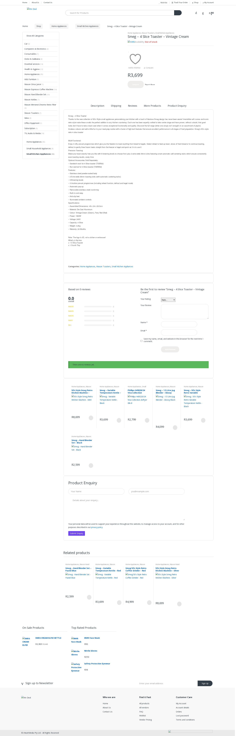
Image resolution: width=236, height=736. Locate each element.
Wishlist (142, 715)
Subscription (31, 128)
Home (24, 2)
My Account (209, 2)
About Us (35, 2)
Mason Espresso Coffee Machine (109, 387)
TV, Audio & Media (34, 133)
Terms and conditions (185, 719)
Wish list (163, 2)
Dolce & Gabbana (33, 59)
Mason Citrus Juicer (34, 84)
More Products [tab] (152, 105)
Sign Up (205, 683)
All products (144, 703)
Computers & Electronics (36, 49)
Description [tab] (97, 105)
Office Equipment (33, 123)
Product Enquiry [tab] (177, 105)
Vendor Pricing (145, 719)
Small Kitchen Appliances (87, 26)
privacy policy (97, 527)
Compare (149, 67)
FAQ (141, 711)
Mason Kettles (32, 99)
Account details (182, 707)
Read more (90, 418)
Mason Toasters (148, 33)
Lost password (182, 715)
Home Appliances (59, 26)
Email (144, 330)
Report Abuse (150, 84)
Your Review (146, 305)
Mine (27, 118)
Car (27, 43)
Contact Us (48, 2)
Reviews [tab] (132, 105)
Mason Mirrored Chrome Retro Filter (40, 106)
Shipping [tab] (116, 105)
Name (144, 322)
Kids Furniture (31, 79)
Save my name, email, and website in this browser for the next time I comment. (173, 340)
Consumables (31, 54)
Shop (196, 2)
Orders (179, 711)
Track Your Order (181, 2)
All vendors (144, 707)
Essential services (33, 64)
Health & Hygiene (33, 69)
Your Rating (146, 299)
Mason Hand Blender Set (81, 387)
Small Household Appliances (39, 148)
